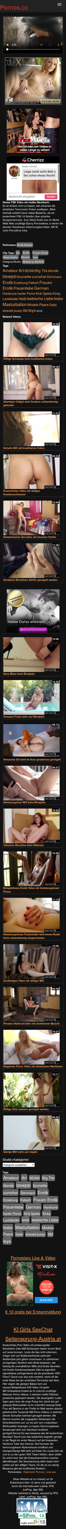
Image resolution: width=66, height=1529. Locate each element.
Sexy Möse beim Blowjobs (19, 673)
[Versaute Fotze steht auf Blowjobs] (33, 696)
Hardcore (10, 293)
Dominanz (54, 276)
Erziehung (21, 282)
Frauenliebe (23, 288)
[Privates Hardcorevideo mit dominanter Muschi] (33, 1003)
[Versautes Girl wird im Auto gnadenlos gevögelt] (33, 739)
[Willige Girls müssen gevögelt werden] (33, 1088)
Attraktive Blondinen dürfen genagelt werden (30, 580)
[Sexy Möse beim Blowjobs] (33, 653)
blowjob (10, 276)
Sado (53, 304)
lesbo (58, 298)
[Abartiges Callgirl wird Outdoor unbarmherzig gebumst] (33, 381)
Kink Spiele (44, 293)
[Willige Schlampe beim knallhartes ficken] (33, 338)
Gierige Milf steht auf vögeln (20, 1152)
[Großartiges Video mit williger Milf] (33, 960)
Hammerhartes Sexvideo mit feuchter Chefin (29, 537)
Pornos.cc (14, 6)
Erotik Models (24, 245)
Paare (44, 304)
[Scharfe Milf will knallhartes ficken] (33, 427)
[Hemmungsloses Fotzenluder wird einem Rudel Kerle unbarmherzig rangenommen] (33, 913)
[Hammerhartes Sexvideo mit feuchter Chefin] (33, 516)
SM (25, 310)
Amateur (10, 270)
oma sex (51, 1472)
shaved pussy (12, 310)
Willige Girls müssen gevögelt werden (26, 1109)
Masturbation (10, 257)
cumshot (39, 276)
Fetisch (34, 282)
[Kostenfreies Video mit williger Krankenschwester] (33, 470)
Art (17, 253)
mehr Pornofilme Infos (15, 230)
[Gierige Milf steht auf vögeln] (33, 1131)
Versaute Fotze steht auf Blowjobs (24, 716)
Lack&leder (10, 298)
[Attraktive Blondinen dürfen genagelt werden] (33, 559)
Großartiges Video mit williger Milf (23, 980)
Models (25, 257)
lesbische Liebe (40, 298)
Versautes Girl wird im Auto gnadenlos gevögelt (32, 759)
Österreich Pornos (33, 1472)
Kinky (56, 293)
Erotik (26, 253)
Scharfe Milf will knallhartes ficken (24, 448)
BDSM (29, 270)
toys (35, 257)
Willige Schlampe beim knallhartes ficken (28, 358)
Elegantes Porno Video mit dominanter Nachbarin (33, 1066)
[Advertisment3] (33, 611)
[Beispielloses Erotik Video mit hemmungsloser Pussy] (33, 867)
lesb (22, 298)
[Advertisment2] (33, 178)
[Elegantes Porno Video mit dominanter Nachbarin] (33, 1046)
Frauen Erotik (40, 253)
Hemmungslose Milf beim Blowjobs (24, 802)
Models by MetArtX (33, 261)
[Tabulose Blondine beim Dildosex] (33, 824)
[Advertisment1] (33, 131)
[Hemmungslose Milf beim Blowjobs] (33, 781)
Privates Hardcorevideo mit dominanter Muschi (31, 1023)
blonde (53, 270)
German (41, 288)
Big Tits (41, 270)
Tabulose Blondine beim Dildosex (23, 845)
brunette (24, 276)
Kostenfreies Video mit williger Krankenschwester (21, 492)
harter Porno (26, 293)
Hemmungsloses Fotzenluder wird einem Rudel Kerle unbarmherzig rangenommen (31, 936)
